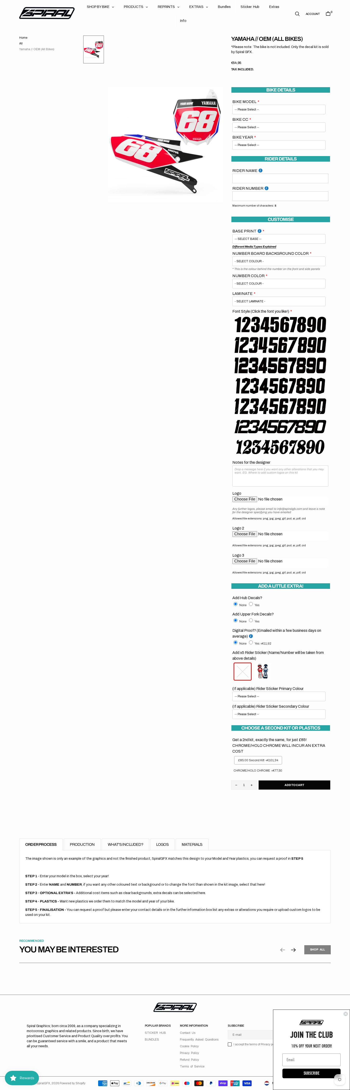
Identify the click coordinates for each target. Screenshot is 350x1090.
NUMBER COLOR (248, 276)
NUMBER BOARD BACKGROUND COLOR (270, 253)
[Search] (297, 14)
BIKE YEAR (242, 137)
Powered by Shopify (72, 1083)
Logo (236, 493)
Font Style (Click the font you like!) (260, 311)
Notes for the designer (251, 462)
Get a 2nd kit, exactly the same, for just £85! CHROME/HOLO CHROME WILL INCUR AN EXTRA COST (278, 745)
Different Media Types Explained (254, 246)
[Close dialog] (345, 1013)
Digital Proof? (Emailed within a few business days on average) (276, 633)
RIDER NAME (244, 171)
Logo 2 (238, 528)
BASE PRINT (244, 231)
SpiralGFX (43, 1083)
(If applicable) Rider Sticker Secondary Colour (270, 706)
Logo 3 (238, 555)
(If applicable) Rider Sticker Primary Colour (268, 689)
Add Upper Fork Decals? (253, 614)
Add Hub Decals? (247, 598)
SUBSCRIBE (311, 1073)
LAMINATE (242, 294)
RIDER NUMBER (247, 188)
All (21, 43)
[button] (313, 14)
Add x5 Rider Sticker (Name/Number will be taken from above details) (278, 655)
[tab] (41, 844)
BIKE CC (240, 119)
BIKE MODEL (244, 102)
